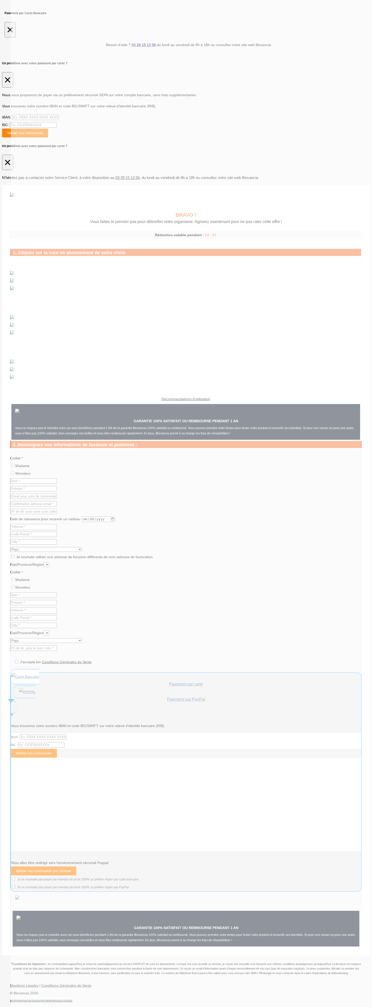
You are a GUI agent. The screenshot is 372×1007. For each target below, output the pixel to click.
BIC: (5, 125)
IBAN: (6, 117)
